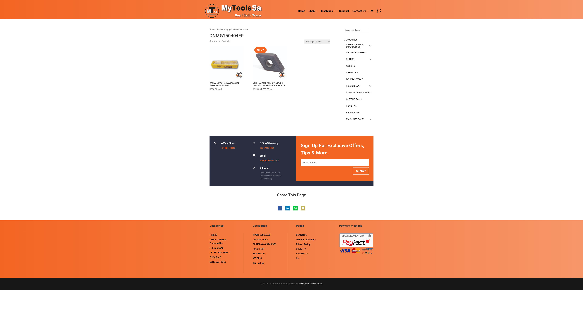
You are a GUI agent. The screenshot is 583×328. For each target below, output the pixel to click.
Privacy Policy (303, 244)
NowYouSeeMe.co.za (311, 283)
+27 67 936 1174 (267, 148)
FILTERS (213, 235)
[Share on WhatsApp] (295, 208)
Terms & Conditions (306, 239)
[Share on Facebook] (280, 208)
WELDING (257, 258)
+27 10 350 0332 (228, 148)
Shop (312, 11)
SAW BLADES (259, 253)
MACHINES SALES (261, 235)
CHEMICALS (215, 257)
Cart (298, 258)
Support (344, 11)
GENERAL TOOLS (218, 262)
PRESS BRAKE (216, 248)
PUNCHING (258, 249)
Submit (361, 171)
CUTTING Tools (260, 239)
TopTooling (258, 263)
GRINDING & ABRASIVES (264, 244)
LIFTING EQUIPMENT (220, 252)
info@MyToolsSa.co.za (269, 160)
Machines (327, 11)
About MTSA (302, 253)
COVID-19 (301, 249)
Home (301, 11)
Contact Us (359, 11)
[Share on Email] (303, 208)
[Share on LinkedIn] (287, 208)
